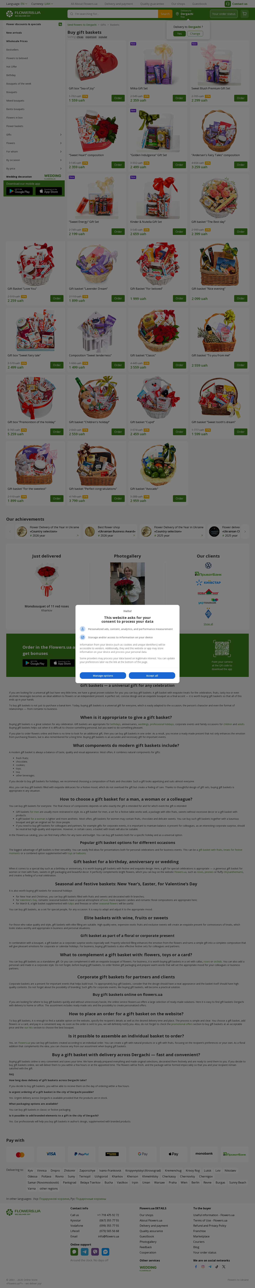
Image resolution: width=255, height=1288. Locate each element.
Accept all (152, 675)
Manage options (103, 675)
